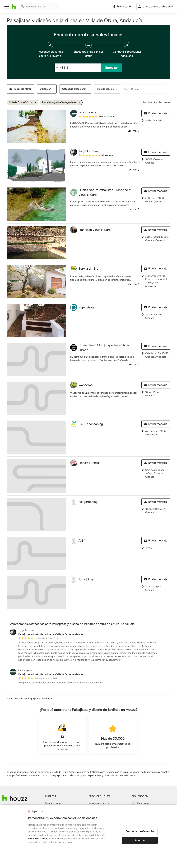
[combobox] (39, 6)
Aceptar (140, 840)
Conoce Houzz (53, 803)
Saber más (47, 698)
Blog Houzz (143, 803)
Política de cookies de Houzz (43, 838)
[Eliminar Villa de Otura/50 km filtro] (35, 102)
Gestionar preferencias (140, 831)
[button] (6, 6)
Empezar (111, 68)
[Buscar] (22, 6)
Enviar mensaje (157, 113)
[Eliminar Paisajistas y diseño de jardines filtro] (79, 102)
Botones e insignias (98, 803)
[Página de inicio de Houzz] (13, 6)
